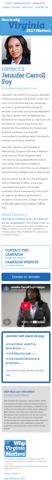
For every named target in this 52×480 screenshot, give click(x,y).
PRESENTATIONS (22, 3)
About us (7, 474)
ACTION (16, 7)
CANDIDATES (38, 3)
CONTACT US (41, 7)
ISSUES (6, 7)
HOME (8, 3)
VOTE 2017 (27, 7)
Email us (16, 474)
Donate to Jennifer (26, 277)
